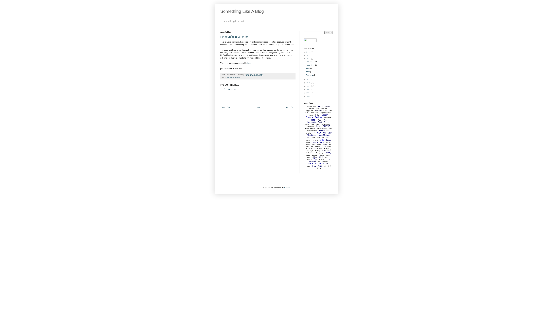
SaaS (308, 155)
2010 (308, 83)
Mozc (313, 144)
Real (307, 153)
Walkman (325, 161)
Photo (311, 149)
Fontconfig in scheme (234, 36)
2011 (308, 79)
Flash (320, 120)
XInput (308, 166)
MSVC (319, 144)
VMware (312, 161)
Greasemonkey (312, 130)
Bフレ (307, 112)
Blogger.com (309, 110)
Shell (321, 157)
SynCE (309, 159)
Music (325, 144)
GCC (312, 124)
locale (308, 142)
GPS (330, 128)
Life (322, 139)
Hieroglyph (308, 133)
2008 (308, 90)
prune (324, 151)
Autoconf (324, 108)
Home (258, 107)
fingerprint (327, 117)
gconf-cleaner (326, 124)
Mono (308, 144)
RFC (311, 153)
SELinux (314, 157)
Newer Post (225, 107)
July (307, 68)
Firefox (313, 120)
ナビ (329, 166)
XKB (314, 166)
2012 (308, 59)
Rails (329, 151)
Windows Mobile (315, 163)
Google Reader (310, 128)
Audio (317, 108)
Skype (327, 157)
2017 (308, 55)
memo (315, 142)
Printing (317, 151)
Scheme (237, 77)
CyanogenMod (326, 112)
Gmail (318, 126)
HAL (327, 130)
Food (320, 122)
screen (328, 155)
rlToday (317, 153)
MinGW (328, 142)
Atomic (311, 108)
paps (329, 146)
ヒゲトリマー (318, 168)
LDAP (327, 137)
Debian (324, 115)
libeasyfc (309, 140)
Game (307, 124)
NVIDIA (317, 146)
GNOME (326, 126)
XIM (327, 164)
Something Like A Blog (242, 11)
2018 (308, 52)
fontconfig (230, 77)
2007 (308, 93)
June (308, 72)
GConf (318, 124)
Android (327, 106)
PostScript (309, 151)
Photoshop (318, 149)
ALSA (320, 106)
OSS (324, 146)
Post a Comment (230, 89)
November (310, 65)
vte (319, 161)
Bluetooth (318, 110)
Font (325, 120)
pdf (306, 149)
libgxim (316, 140)
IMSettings (311, 135)
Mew (322, 142)
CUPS (318, 112)
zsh (325, 166)
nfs (312, 146)
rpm (323, 153)
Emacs (309, 117)
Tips (315, 159)
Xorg (320, 166)
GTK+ (322, 130)
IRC (308, 137)
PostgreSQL (328, 149)
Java (313, 137)
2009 (308, 86)
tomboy (321, 159)
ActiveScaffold (311, 106)
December (310, 62)
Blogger (287, 188)
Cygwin (310, 115)
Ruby (328, 153)
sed (308, 157)
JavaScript (320, 137)
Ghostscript (310, 126)
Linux (328, 140)
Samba (314, 155)
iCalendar (327, 133)
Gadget (326, 122)
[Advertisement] (258, 98)
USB (328, 159)
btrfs (330, 110)
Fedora (318, 117)
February (309, 75)
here (249, 63)
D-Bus (317, 115)
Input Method (324, 135)
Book (325, 110)
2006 (308, 96)
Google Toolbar (322, 128)
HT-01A (317, 133)
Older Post (290, 107)
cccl (312, 112)
